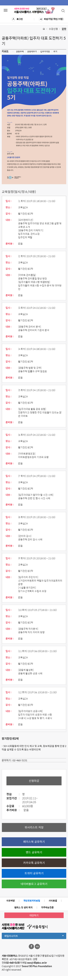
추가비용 (13, 810)
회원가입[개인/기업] (53, 19)
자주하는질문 (47, 907)
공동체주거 (32, 51)
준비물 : (10, 243)
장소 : (9, 207)
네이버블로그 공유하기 (34, 884)
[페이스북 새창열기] (31, 946)
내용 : (9, 220)
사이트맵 (53, 900)
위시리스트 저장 (34, 827)
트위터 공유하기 (34, 873)
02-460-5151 (20, 760)
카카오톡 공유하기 (34, 863)
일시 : (9, 201)
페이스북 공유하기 (34, 841)
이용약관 (10, 900)
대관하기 (34, 915)
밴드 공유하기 (34, 852)
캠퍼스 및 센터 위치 (23, 907)
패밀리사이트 (17, 936)
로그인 (20, 19)
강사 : (9, 213)
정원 (13, 794)
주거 (55, 51)
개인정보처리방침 (31, 900)
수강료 (13, 806)
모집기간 (13, 798)
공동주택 (20, 51)
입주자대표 (45, 51)
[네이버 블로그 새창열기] (37, 946)
